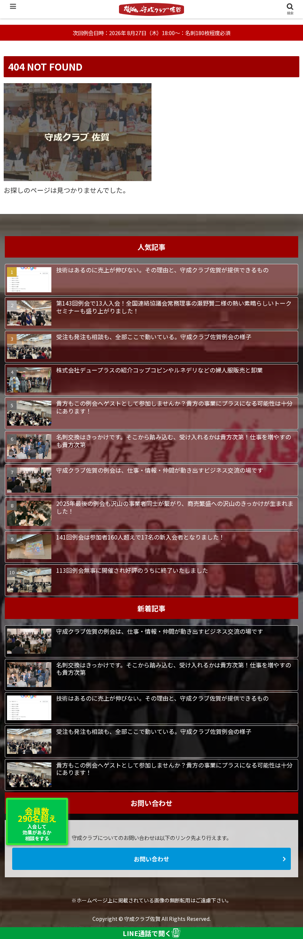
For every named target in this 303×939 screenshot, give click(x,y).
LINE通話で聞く (147, 933)
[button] (280, 740)
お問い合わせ (151, 858)
